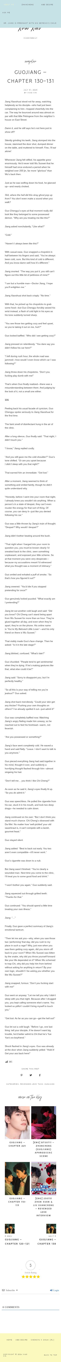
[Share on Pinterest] (21, 1075)
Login (56, 1290)
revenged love (30, 62)
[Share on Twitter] (30, 1075)
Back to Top (50, 1355)
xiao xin (30, 28)
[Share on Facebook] (40, 1075)
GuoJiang (50, 1084)
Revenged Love (28, 1084)
